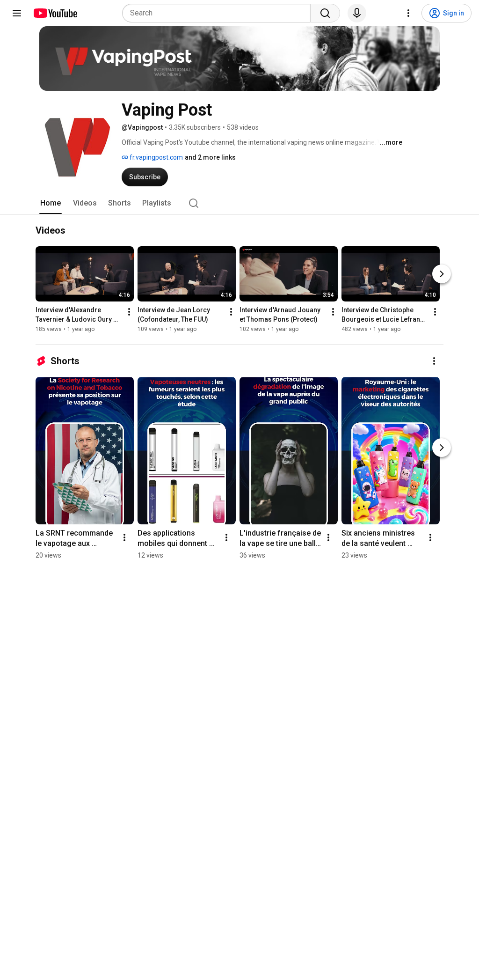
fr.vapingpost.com (155, 157)
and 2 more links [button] (210, 157)
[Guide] (16, 13)
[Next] (441, 274)
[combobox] (219, 13)
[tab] (50, 203)
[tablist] (239, 203)
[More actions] (129, 311)
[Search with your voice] (357, 13)
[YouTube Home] (55, 13)
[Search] (325, 13)
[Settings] (408, 13)
